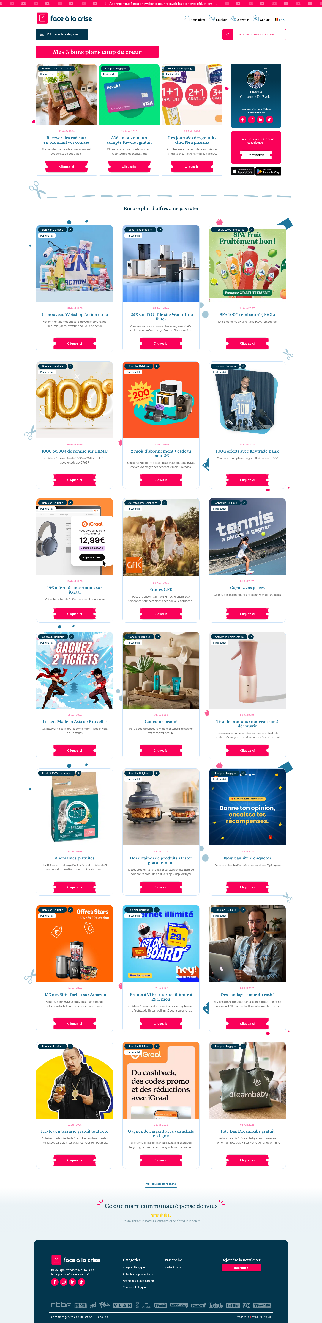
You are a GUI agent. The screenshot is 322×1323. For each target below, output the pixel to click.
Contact (265, 19)
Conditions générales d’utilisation (71, 1317)
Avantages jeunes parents (138, 1280)
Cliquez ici (66, 167)
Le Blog (221, 19)
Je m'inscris (256, 155)
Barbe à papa (173, 1267)
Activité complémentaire (138, 1274)
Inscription (241, 1267)
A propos (243, 19)
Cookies (103, 1317)
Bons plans (198, 19)
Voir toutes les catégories (62, 34)
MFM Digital (263, 1316)
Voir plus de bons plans (161, 1183)
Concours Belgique (134, 1287)
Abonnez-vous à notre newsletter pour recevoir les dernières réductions (161, 4)
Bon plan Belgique (134, 1267)
